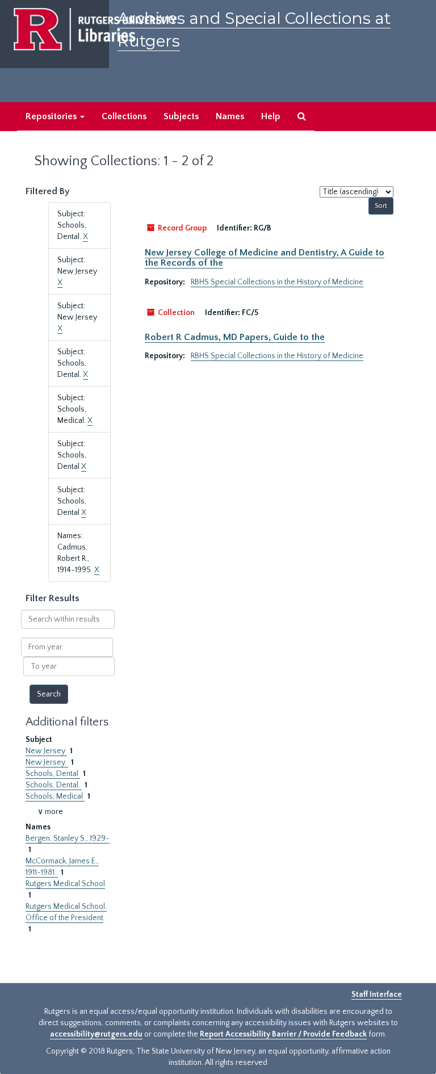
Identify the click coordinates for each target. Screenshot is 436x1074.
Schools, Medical (55, 796)
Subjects (181, 116)
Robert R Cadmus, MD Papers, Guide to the (235, 337)
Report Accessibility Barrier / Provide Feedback (283, 1034)
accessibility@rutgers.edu (96, 1034)
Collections (124, 116)
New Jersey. (47, 762)
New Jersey (46, 751)
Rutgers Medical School (65, 883)
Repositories (52, 116)
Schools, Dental (53, 773)
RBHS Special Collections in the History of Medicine (277, 282)
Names (230, 116)
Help (270, 116)
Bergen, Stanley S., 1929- (68, 838)
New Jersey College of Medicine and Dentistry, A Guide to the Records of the (264, 257)
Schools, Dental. (54, 785)
